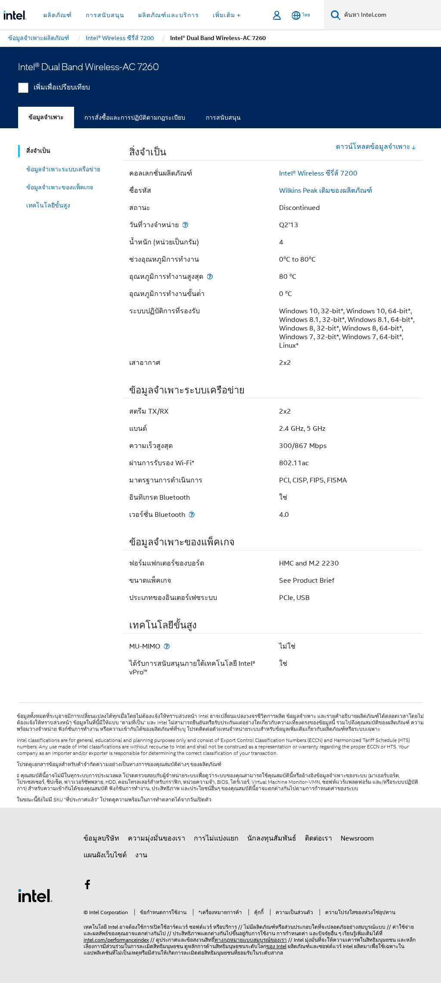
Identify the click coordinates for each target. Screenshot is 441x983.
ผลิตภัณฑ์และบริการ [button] (168, 15)
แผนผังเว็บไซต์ (105, 855)
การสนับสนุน (223, 117)
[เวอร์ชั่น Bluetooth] (191, 514)
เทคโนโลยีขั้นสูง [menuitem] (48, 205)
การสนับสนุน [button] (105, 15)
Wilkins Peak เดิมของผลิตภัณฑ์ (325, 190)
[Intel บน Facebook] (87, 886)
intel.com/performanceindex (116, 940)
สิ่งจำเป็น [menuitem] (38, 151)
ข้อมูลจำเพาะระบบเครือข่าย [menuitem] (63, 169)
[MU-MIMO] (166, 646)
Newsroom (357, 838)
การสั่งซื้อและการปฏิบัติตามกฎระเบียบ (134, 117)
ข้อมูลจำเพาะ (46, 117)
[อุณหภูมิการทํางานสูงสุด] (209, 276)
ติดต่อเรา (318, 838)
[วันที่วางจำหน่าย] (185, 225)
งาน (141, 855)
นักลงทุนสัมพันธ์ (271, 838)
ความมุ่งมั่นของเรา (156, 838)
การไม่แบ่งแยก (216, 838)
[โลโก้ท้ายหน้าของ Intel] (35, 895)
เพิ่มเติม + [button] (227, 15)
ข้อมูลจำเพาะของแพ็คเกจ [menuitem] (59, 187)
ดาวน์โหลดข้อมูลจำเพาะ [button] (373, 146)
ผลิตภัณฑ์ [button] (57, 15)
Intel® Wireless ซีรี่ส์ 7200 (318, 173)
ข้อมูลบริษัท (101, 838)
